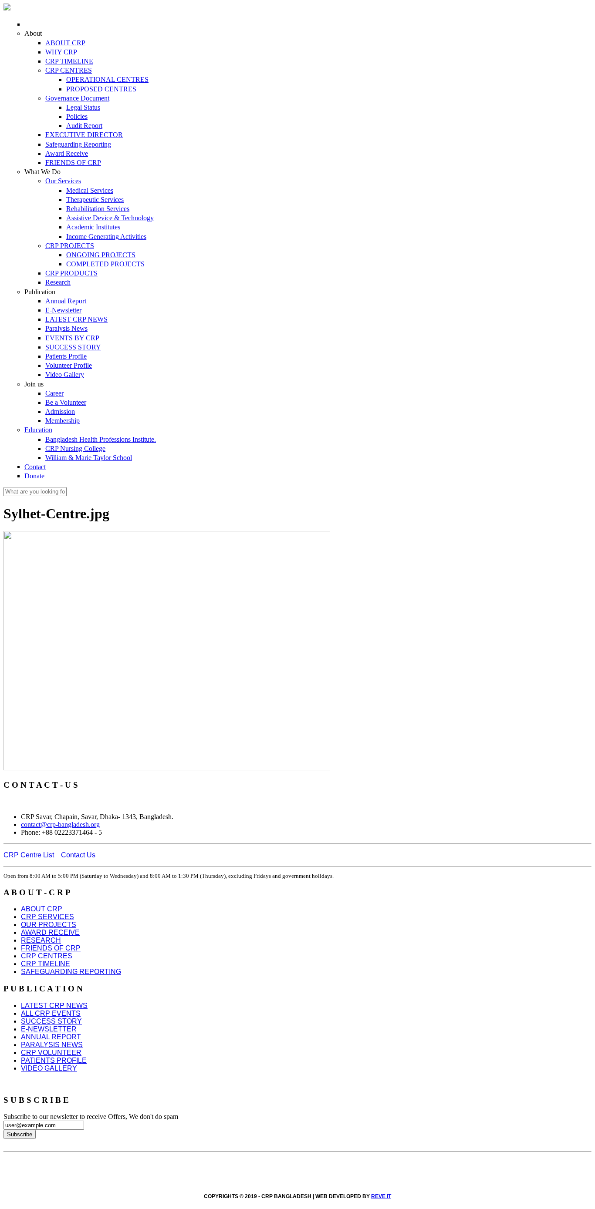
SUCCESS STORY (73, 347)
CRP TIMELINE (69, 61)
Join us (34, 384)
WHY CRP (61, 52)
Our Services (63, 181)
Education (38, 429)
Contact (35, 466)
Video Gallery (64, 374)
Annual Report (65, 301)
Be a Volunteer (65, 402)
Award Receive (66, 153)
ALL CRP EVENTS (51, 1013)
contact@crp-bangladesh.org (60, 824)
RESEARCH (41, 940)
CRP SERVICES (47, 916)
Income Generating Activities (106, 236)
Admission (60, 411)
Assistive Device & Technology (110, 218)
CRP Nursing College (75, 448)
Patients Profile (66, 356)
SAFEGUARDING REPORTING (71, 971)
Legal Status (83, 107)
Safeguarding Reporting (78, 144)
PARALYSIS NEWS (52, 1044)
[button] (29, 855)
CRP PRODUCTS (71, 273)
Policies (77, 116)
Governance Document (77, 98)
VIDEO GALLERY (49, 1068)
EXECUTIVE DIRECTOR (84, 134)
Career (54, 393)
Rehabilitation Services (97, 208)
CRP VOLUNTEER (51, 1052)
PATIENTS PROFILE (54, 1060)
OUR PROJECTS (48, 924)
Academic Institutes (93, 227)
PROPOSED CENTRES (101, 89)
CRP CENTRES (68, 70)
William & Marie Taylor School (88, 457)
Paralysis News (66, 328)
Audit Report (84, 125)
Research (58, 282)
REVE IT (381, 1196)
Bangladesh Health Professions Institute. (100, 439)
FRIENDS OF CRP (73, 162)
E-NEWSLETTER (49, 1029)
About (33, 33)
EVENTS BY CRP (72, 338)
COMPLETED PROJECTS (105, 264)
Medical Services (89, 190)
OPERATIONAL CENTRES (107, 79)
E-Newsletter (63, 310)
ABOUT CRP (65, 43)
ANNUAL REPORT (51, 1037)
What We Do (42, 171)
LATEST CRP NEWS (76, 319)
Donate (34, 476)
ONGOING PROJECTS (100, 255)
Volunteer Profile (68, 365)
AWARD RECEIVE (50, 932)
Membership (62, 420)
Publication (39, 292)
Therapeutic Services (95, 199)
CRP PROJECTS (69, 245)
